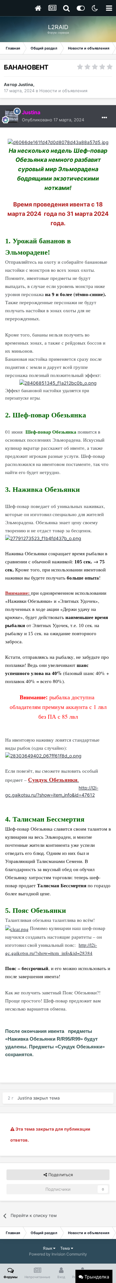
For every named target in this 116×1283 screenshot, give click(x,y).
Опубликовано (53, 119)
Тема (65, 1248)
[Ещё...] (104, 118)
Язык (48, 1248)
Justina (25, 84)
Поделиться (60, 1174)
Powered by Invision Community (58, 1254)
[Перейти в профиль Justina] (11, 116)
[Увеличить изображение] (58, 142)
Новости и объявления (63, 90)
